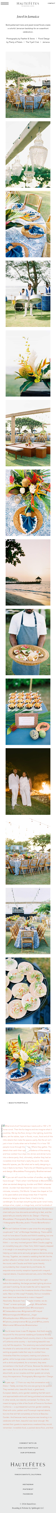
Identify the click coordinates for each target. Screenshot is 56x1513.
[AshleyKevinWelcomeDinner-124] (28, 465)
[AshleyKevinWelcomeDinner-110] (28, 187)
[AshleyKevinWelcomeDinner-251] (28, 1023)
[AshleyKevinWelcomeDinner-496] (28, 814)
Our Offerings (28, 1453)
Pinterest (28, 1489)
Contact (51, 3)
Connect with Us (28, 1443)
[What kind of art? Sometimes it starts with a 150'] (28, 1149)
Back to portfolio (18, 1103)
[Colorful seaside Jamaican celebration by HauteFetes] (28, 117)
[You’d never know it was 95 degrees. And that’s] (28, 1354)
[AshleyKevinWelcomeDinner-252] (28, 744)
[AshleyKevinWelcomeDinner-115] (28, 396)
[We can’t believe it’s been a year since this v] (28, 1252)
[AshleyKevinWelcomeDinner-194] (28, 1093)
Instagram (28, 1484)
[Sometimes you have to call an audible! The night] (28, 1303)
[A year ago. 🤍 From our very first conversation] (28, 1406)
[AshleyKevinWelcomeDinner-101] (28, 605)
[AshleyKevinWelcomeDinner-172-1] (28, 884)
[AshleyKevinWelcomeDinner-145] (28, 953)
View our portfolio (28, 1448)
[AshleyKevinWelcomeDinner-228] (28, 674)
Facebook (28, 1494)
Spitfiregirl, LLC (37, 1508)
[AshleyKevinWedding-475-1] (28, 326)
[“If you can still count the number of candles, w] (28, 1201)
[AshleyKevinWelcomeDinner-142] (28, 256)
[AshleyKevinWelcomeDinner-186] (28, 535)
